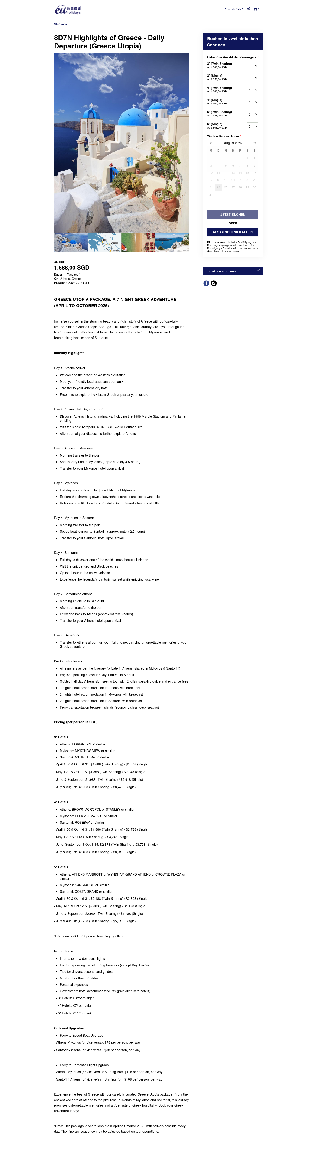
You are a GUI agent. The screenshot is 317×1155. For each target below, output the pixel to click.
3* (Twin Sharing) (219, 65)
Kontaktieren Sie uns (221, 271)
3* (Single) (217, 77)
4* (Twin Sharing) (219, 89)
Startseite (60, 24)
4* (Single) (217, 101)
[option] (71, 242)
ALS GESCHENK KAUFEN (233, 232)
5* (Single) (217, 125)
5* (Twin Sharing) (219, 113)
